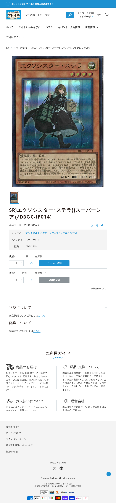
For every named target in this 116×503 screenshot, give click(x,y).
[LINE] (97, 225)
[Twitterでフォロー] (54, 468)
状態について (20, 307)
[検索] (70, 15)
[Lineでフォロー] (61, 468)
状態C (12, 273)
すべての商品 (20, 47)
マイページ (85, 16)
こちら (41, 315)
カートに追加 (54, 263)
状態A (12, 256)
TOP (8, 47)
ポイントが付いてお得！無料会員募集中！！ (32, 4)
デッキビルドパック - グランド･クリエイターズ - (52, 232)
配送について (20, 322)
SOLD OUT (54, 279)
